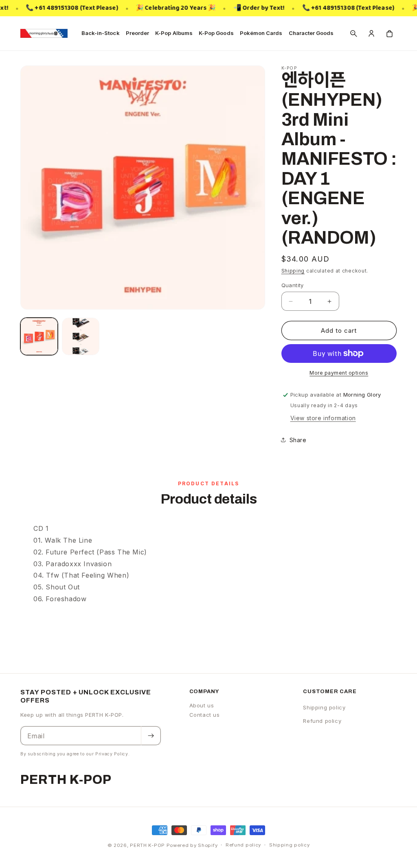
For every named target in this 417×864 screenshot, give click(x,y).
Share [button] (298, 439)
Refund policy (322, 721)
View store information (323, 418)
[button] (353, 33)
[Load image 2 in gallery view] (80, 336)
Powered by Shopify (192, 845)
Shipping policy (324, 707)
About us (201, 705)
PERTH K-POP (147, 845)
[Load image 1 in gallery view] (39, 336)
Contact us (204, 714)
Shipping (293, 271)
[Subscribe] (150, 735)
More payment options (338, 373)
